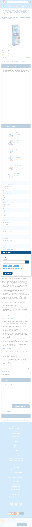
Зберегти (8, 273)
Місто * (5, 259)
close (30, 252)
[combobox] (16, 262)
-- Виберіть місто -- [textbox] (9, 262)
